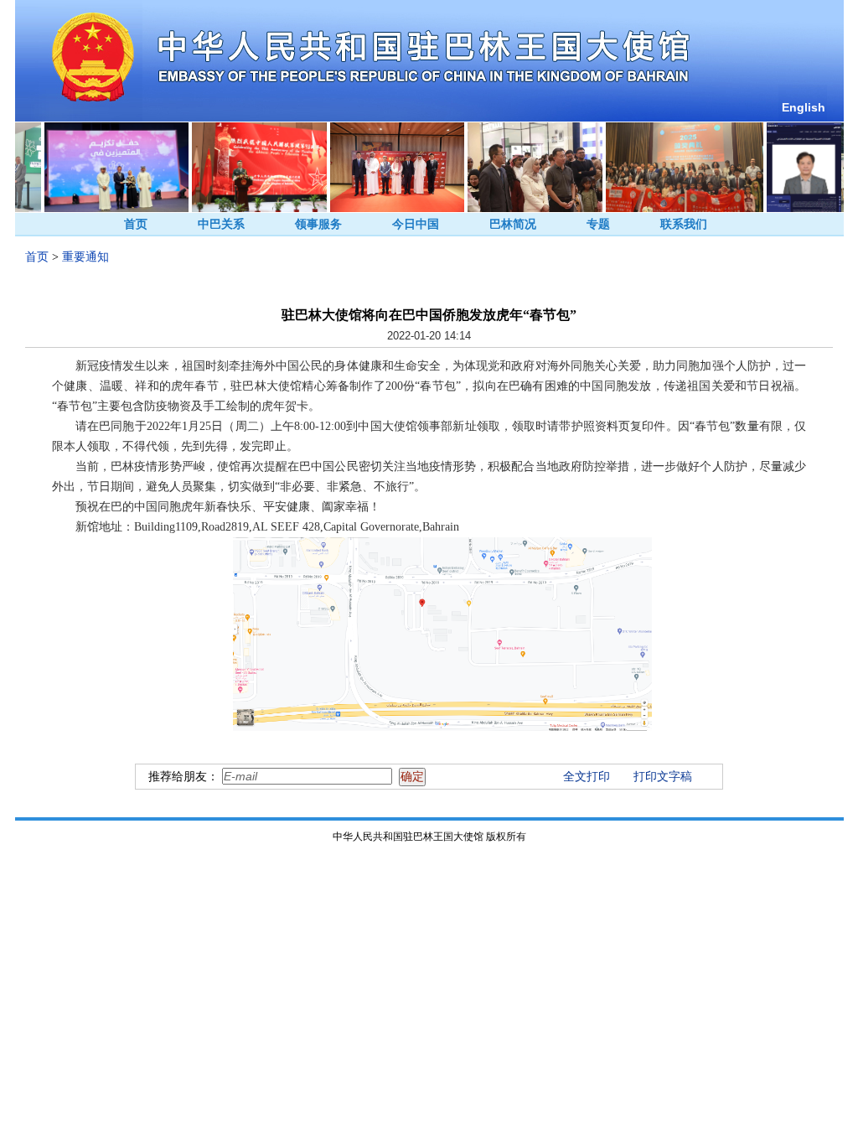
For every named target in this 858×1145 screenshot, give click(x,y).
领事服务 (318, 224)
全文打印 (586, 776)
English (803, 107)
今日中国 (415, 224)
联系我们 (683, 224)
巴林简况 (512, 224)
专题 (598, 224)
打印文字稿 (662, 776)
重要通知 (85, 257)
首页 (135, 224)
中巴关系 (221, 224)
